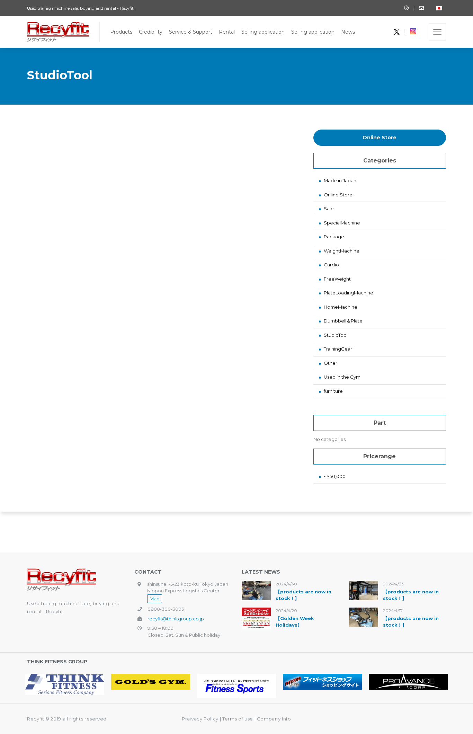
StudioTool (336, 335)
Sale (329, 208)
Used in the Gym (342, 377)
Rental (227, 32)
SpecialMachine (342, 222)
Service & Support (190, 32)
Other (330, 363)
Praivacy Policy (200, 719)
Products (121, 32)
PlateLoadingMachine (348, 292)
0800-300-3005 (166, 609)
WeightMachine (341, 251)
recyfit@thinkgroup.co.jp (176, 618)
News (348, 32)
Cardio (331, 264)
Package (334, 236)
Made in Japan (340, 180)
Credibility (150, 32)
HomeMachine (340, 307)
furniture (333, 391)
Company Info (274, 719)
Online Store (379, 137)
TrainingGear (338, 349)
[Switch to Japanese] (439, 8)
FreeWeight (337, 279)
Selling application (263, 32)
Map (155, 598)
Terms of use (238, 719)
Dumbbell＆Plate (343, 321)
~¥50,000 (335, 476)
